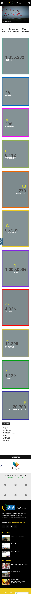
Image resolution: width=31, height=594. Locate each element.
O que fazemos (16, 572)
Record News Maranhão (17, 536)
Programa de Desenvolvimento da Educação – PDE (18, 581)
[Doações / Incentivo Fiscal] (6, 566)
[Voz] (1, 241)
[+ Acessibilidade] (1, 244)
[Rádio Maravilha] (6, 554)
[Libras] (1, 239)
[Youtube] (11, 526)
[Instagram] (7, 526)
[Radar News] (6, 546)
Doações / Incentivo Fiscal (19, 564)
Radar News (14, 544)
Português (19, 593)
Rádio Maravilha (15, 552)
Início (3, 26)
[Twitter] (15, 526)
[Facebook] (3, 526)
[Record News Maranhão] (6, 538)
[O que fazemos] (6, 574)
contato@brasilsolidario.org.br (18, 522)
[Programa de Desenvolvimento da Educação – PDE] (6, 582)
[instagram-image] (5, 485)
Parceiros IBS (6, 21)
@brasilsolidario (15, 478)
